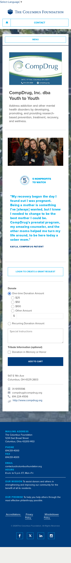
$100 (18, 306)
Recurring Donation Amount (28, 323)
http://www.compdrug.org (27, 400)
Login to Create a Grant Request (35, 271)
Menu (35, 39)
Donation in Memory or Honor (29, 352)
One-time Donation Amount (28, 293)
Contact (39, 22)
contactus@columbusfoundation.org (23, 466)
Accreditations (13, 514)
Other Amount (23, 310)
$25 (17, 297)
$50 (17, 302)
